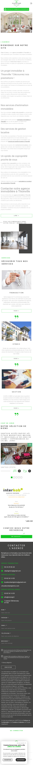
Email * (4, 625)
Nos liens (29, 759)
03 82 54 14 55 (9, 578)
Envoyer (8, 667)
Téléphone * (6, 633)
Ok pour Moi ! (21, 760)
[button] (11, 477)
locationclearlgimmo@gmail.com (15, 582)
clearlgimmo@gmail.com (12, 571)
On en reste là (20, 743)
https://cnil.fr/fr (5, 698)
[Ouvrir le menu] (31, 3)
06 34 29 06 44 (9, 567)
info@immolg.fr (9, 597)
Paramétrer (7, 760)
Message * (5, 641)
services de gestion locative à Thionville (19, 141)
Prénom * (5, 617)
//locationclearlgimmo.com (10, 586)
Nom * (3, 610)
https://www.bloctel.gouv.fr (15, 711)
